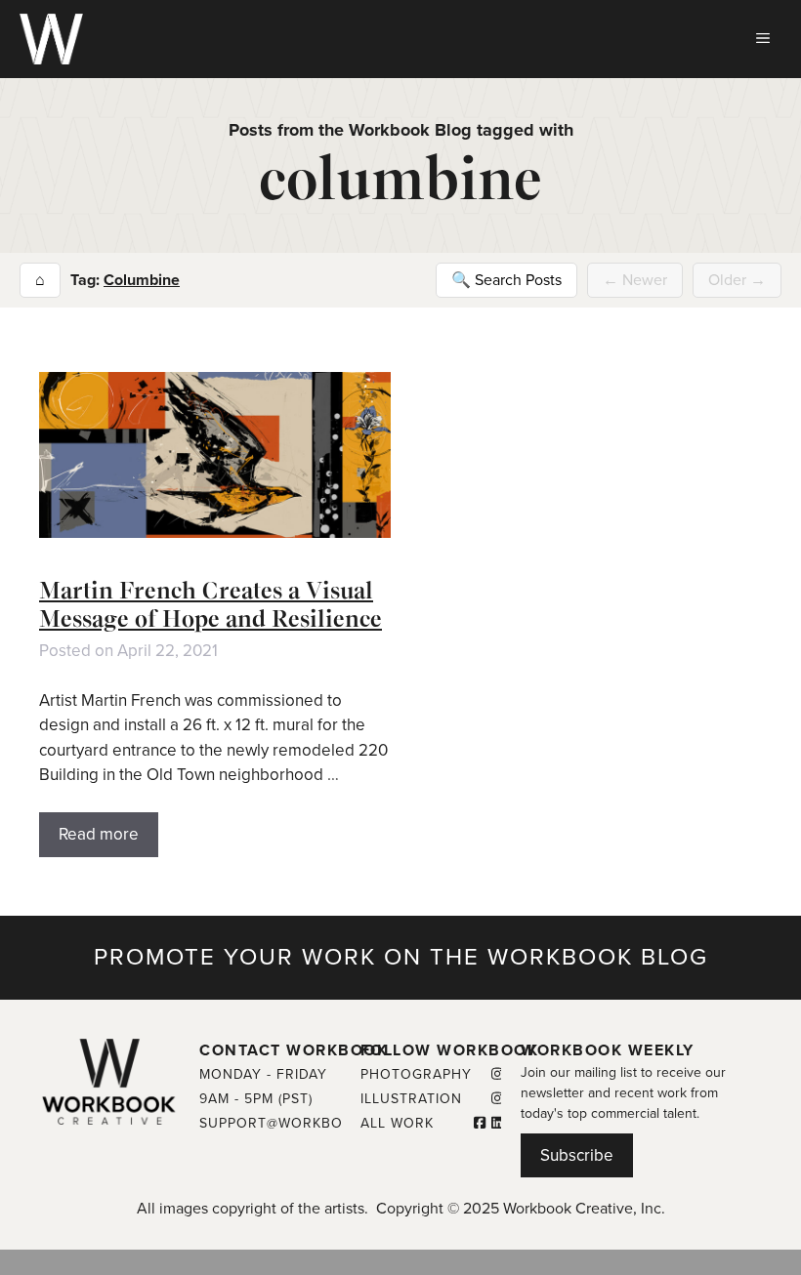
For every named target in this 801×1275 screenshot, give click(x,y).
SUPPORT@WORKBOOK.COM (299, 1123)
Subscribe (576, 1155)
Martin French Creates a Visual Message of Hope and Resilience (210, 604)
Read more (99, 834)
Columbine (142, 280)
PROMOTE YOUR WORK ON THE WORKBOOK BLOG (401, 957)
